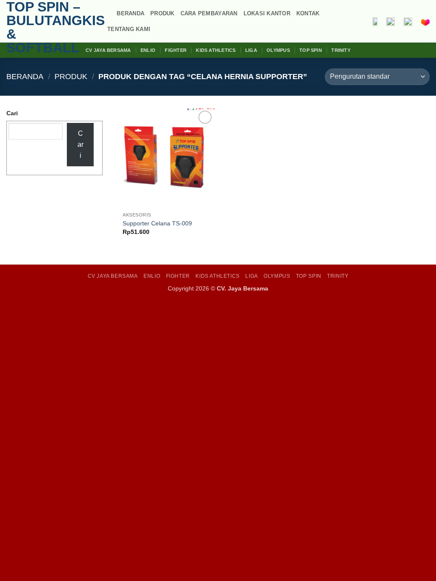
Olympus (278, 50)
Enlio (148, 50)
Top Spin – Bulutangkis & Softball (49, 27)
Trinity (340, 50)
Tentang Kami (128, 29)
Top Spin (310, 50)
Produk (162, 13)
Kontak (308, 13)
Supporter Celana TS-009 (157, 223)
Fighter (175, 50)
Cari (12, 113)
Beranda (130, 13)
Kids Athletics (215, 50)
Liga (251, 50)
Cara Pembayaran (209, 13)
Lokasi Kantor (267, 13)
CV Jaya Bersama (108, 50)
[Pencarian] (107, 14)
